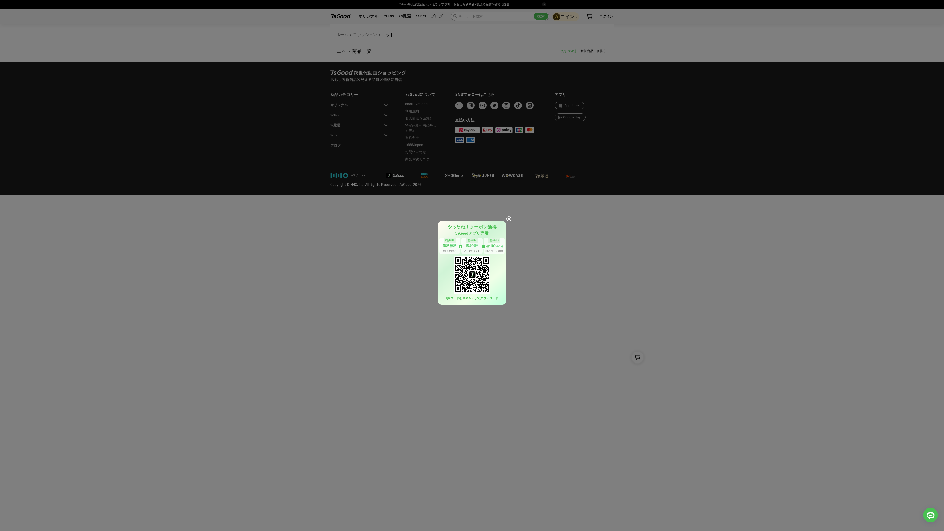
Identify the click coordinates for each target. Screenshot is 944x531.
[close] (509, 219)
